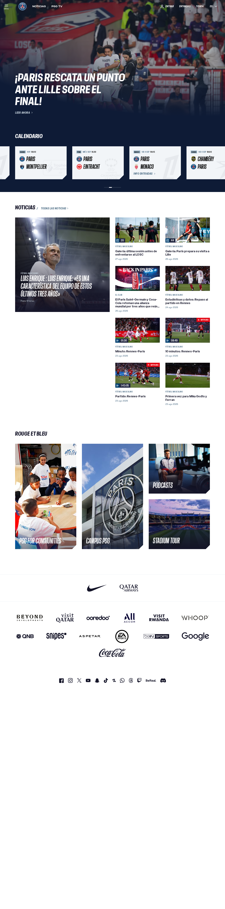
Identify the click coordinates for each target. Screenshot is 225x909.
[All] (129, 617)
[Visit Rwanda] (159, 617)
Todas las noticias (53, 208)
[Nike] (97, 588)
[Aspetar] (89, 636)
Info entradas (143, 173)
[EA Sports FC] (122, 636)
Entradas (184, 6)
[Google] (195, 636)
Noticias (39, 6)
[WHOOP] (195, 617)
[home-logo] (22, 6)
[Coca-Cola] (112, 653)
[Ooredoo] (98, 617)
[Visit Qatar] (65, 617)
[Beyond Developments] (29, 617)
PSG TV (57, 6)
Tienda (200, 6)
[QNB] (25, 636)
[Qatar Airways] (129, 588)
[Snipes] (56, 636)
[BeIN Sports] (156, 636)
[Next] (205, 163)
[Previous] (19, 163)
